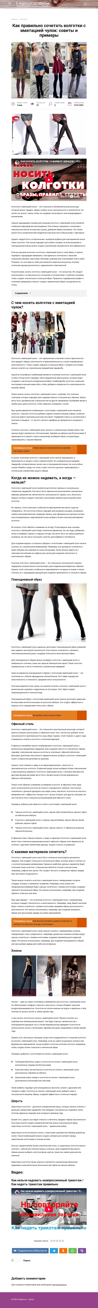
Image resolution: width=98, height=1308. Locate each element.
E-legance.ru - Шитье (33, 3)
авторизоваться (59, 1285)
